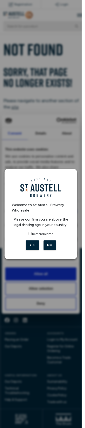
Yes (32, 245)
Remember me (42, 234)
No (49, 245)
